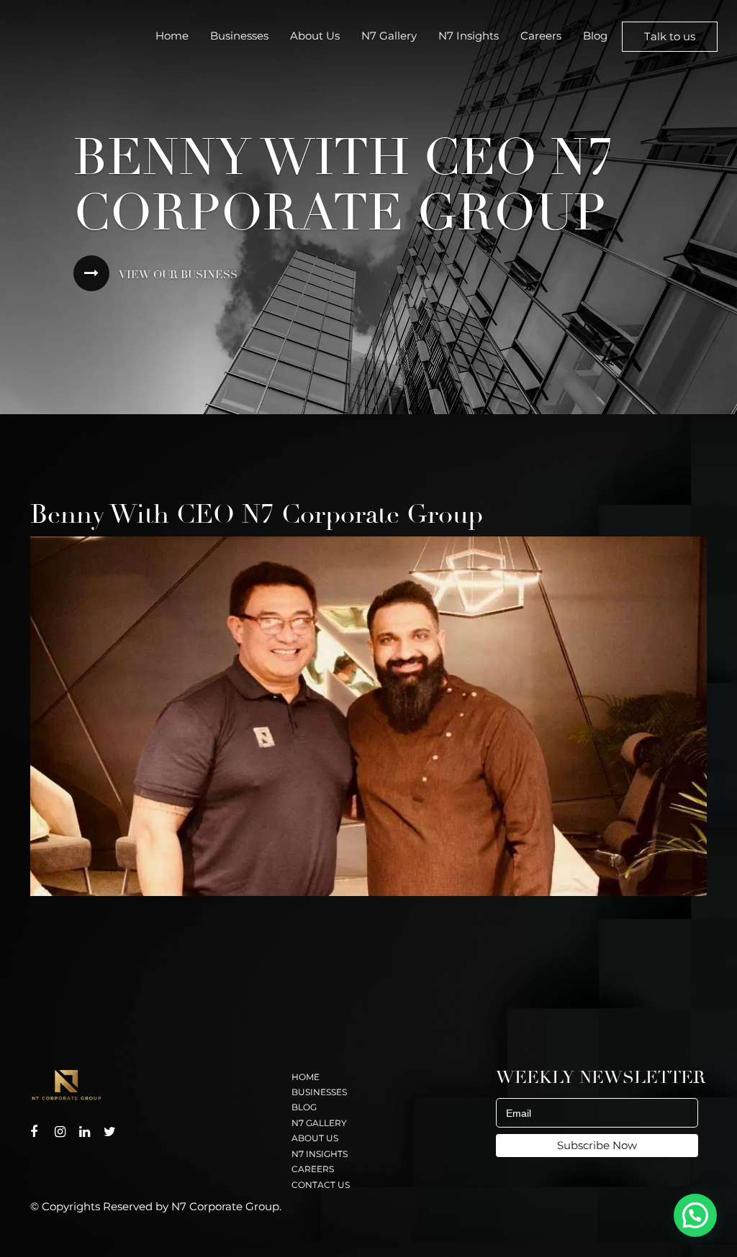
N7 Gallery (389, 35)
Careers (540, 35)
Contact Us (320, 1184)
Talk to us (669, 36)
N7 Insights (468, 35)
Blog (595, 35)
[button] (695, 1215)
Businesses (239, 35)
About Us (315, 35)
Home (172, 35)
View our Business (177, 275)
